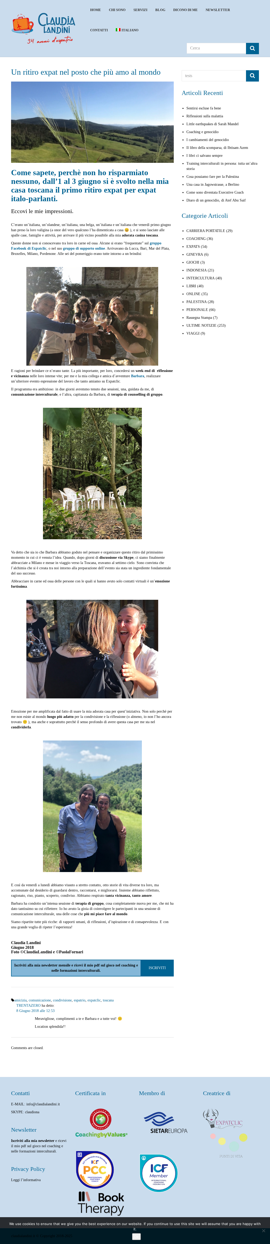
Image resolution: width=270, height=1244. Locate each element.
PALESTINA (196, 302)
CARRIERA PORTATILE (205, 231)
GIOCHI (192, 262)
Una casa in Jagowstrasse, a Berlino (212, 185)
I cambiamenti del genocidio (207, 140)
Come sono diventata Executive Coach (215, 192)
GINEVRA (194, 254)
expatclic (94, 1000)
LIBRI (191, 286)
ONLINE (193, 294)
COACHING (196, 239)
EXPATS (193, 247)
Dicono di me (185, 10)
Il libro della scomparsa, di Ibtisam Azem (217, 148)
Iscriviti (157, 968)
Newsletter (218, 10)
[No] (263, 1230)
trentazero (28, 1006)
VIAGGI (193, 333)
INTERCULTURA (200, 278)
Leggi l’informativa (26, 1180)
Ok (136, 1237)
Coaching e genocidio (202, 132)
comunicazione (40, 1000)
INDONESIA (196, 270)
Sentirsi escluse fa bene (203, 108)
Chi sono (117, 10)
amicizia (20, 1000)
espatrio (79, 1000)
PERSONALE (197, 310)
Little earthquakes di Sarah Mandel (212, 124)
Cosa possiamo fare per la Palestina (212, 177)
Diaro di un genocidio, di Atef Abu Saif (216, 200)
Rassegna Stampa (199, 318)
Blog (160, 10)
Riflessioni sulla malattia (204, 116)
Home (95, 10)
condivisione (62, 1000)
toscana (108, 1000)
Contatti (99, 30)
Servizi (140, 10)
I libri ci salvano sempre (204, 156)
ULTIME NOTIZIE (201, 326)
